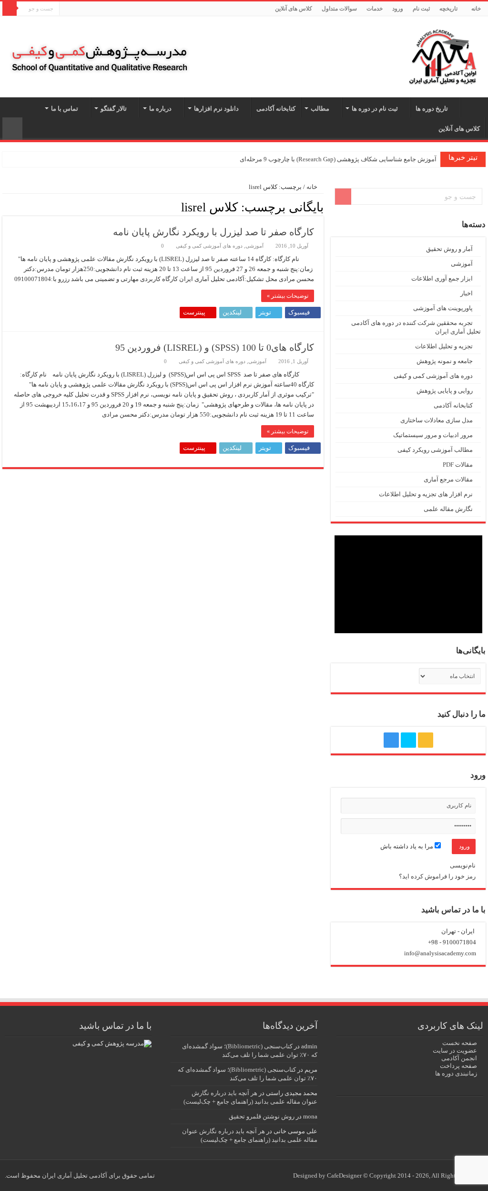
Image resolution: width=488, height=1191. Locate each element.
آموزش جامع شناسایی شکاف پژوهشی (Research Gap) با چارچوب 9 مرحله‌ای (338, 159)
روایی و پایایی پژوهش (445, 390)
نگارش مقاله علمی (448, 508)
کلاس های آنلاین (293, 8)
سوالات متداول (339, 8)
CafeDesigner (345, 1175)
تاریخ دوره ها (432, 108)
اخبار (466, 293)
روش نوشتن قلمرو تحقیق (262, 1116)
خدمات (374, 8)
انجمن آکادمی (459, 1058)
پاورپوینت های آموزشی (443, 308)
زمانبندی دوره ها (456, 1073)
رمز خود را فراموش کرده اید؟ (437, 876)
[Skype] (75, 9)
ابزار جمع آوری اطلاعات (442, 278)
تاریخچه (448, 8)
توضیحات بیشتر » (287, 296)
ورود (397, 8)
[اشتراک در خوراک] (5, 206)
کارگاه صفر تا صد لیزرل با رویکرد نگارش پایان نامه (213, 232)
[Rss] (84, 9)
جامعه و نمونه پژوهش (445, 361)
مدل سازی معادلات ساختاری (436, 420)
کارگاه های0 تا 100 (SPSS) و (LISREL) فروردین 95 (214, 347)
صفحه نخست (459, 1042)
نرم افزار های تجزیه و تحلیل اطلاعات (426, 494)
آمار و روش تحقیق (449, 248)
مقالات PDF (458, 464)
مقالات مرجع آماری (448, 479)
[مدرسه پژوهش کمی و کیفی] (100, 48)
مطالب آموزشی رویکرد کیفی (435, 449)
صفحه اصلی (473, 107)
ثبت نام (421, 8)
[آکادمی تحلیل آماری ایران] (442, 54)
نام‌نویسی (463, 865)
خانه (476, 8)
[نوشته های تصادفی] (12, 128)
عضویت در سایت (455, 1050)
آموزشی (254, 246)
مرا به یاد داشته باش (407, 846)
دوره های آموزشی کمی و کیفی (209, 246)
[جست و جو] (9, 8)
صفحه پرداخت (458, 1065)
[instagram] (66, 9)
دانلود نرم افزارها (216, 108)
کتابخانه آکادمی (275, 108)
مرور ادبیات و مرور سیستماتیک (433, 435)
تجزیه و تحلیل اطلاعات (444, 346)
